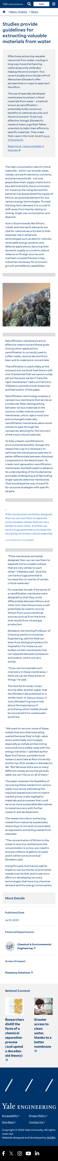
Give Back (9, 1122)
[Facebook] (3, 1153)
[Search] (29, 4)
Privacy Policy (38, 1115)
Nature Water (35, 697)
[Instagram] (20, 1153)
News (34, 11)
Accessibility (11, 1115)
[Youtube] (28, 1153)
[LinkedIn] (37, 1153)
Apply (41, 4)
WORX (51, 1137)
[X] (11, 1153)
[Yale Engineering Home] (14, 4)
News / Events (18, 11)
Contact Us (37, 1122)
